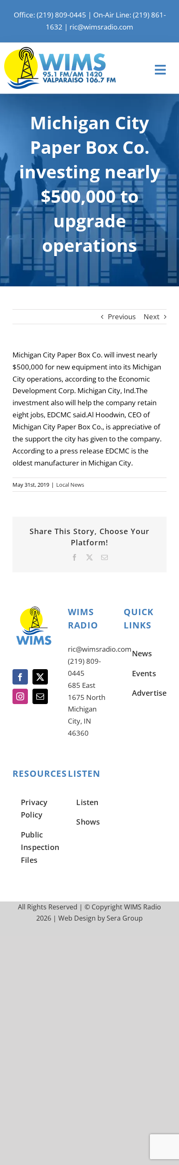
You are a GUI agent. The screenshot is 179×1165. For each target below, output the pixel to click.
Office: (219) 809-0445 (50, 15)
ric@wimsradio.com (101, 27)
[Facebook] (20, 677)
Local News (70, 484)
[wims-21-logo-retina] (60, 50)
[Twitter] (40, 677)
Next (151, 316)
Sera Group (125, 918)
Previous (122, 316)
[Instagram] (20, 696)
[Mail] (40, 696)
